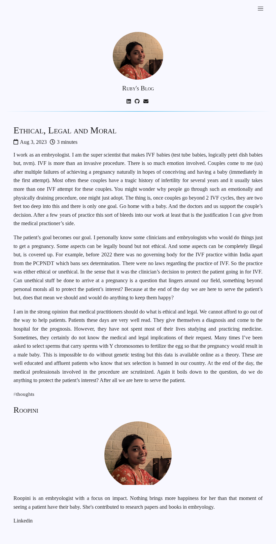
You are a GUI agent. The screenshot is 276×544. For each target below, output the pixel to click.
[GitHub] (138, 101)
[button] (260, 8)
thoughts (25, 394)
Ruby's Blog (138, 88)
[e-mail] (146, 101)
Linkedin (23, 521)
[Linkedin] (129, 101)
